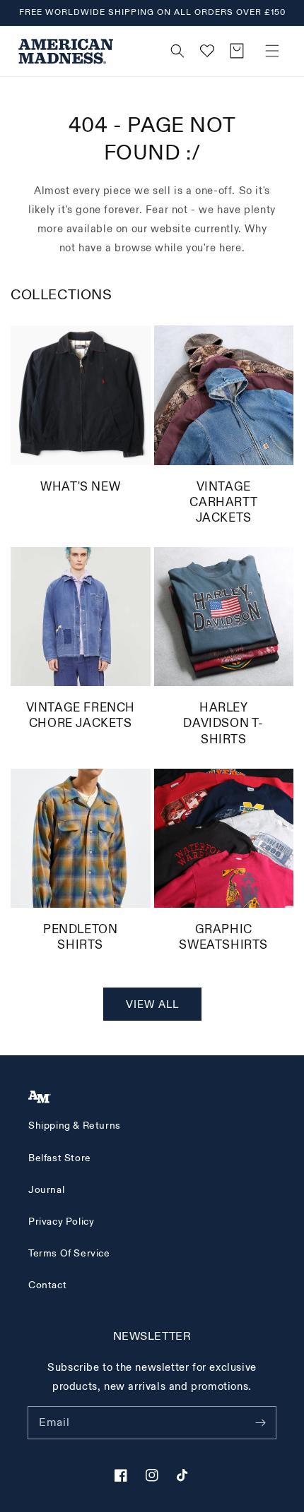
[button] (272, 50)
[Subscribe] (260, 1422)
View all (152, 1005)
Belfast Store (59, 1158)
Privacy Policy (61, 1222)
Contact (47, 1285)
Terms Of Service (69, 1253)
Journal (46, 1190)
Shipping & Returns (74, 1126)
